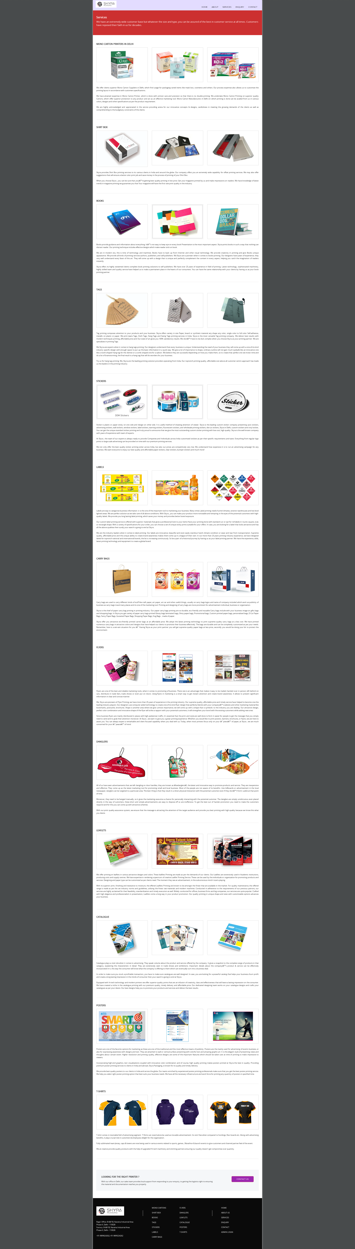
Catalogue (185, 1222)
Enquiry (240, 7)
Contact (252, 7)
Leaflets (183, 1217)
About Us (225, 1212)
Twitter (231, 1238)
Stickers (156, 1227)
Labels (155, 1232)
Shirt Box (156, 1212)
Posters (183, 1227)
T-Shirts (183, 1232)
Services (226, 7)
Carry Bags (157, 1237)
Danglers (184, 1212)
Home (204, 7)
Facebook (223, 1238)
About (215, 7)
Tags (154, 1222)
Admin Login (227, 1232)
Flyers (183, 1208)
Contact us (243, 1179)
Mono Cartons (159, 1208)
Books (155, 1217)
